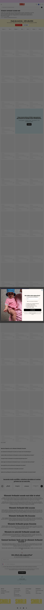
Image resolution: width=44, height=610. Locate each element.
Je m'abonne (32, 310)
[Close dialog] (42, 290)
